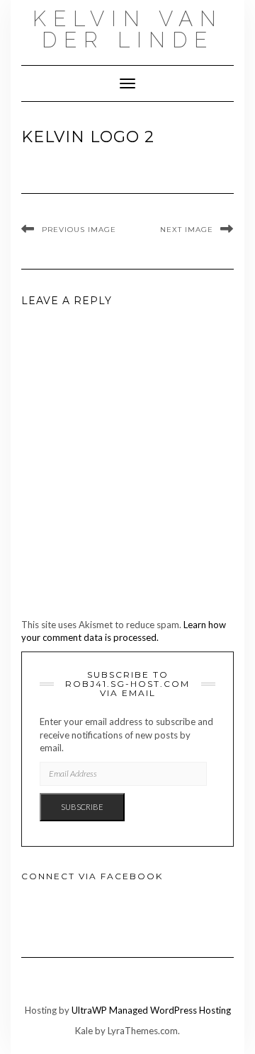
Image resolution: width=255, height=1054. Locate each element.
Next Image (186, 229)
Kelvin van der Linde (128, 29)
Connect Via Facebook (92, 876)
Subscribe (82, 806)
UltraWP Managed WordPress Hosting (151, 1010)
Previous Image (79, 229)
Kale (84, 1030)
